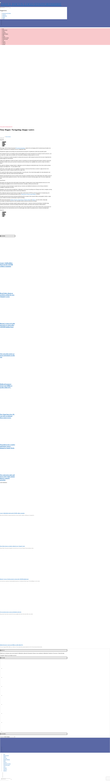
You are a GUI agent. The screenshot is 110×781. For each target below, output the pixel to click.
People (3, 17)
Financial (4, 14)
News (3, 28)
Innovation (4, 32)
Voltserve (34, 199)
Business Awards (4, 30)
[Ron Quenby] (6, 704)
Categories (2, 736)
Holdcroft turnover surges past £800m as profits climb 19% (6, 385)
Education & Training (5, 37)
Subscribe (3, 44)
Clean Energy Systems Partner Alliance (28, 194)
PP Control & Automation (20, 148)
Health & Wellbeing (6, 759)
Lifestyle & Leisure (5, 39)
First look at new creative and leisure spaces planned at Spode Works (7, 446)
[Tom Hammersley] (6, 695)
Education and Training (6, 13)
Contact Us (5, 769)
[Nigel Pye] (6, 731)
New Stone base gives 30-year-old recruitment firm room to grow (7, 416)
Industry (3, 31)
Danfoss (12, 199)
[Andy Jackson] (6, 722)
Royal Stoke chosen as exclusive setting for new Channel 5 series (7, 294)
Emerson (16, 199)
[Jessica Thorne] (6, 677)
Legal (3, 40)
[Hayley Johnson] (6, 713)
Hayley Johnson (8, 136)
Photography (4, 15)
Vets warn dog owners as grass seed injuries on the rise (7, 355)
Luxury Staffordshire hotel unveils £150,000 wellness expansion (6, 264)
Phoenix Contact (27, 199)
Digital (3, 35)
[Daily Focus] (6, 668)
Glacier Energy (21, 199)
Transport (3, 41)
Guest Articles (3, 126)
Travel (3, 18)
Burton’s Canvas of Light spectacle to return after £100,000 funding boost (7, 325)
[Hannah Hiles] (6, 686)
